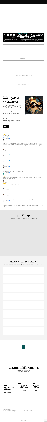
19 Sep (19, 383)
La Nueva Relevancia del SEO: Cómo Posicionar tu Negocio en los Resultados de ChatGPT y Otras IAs (23, 388)
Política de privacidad (23, 420)
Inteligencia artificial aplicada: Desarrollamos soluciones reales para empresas (9, 390)
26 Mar (34, 383)
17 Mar (5, 385)
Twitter (36, 405)
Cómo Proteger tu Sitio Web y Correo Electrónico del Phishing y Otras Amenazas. (37, 388)
